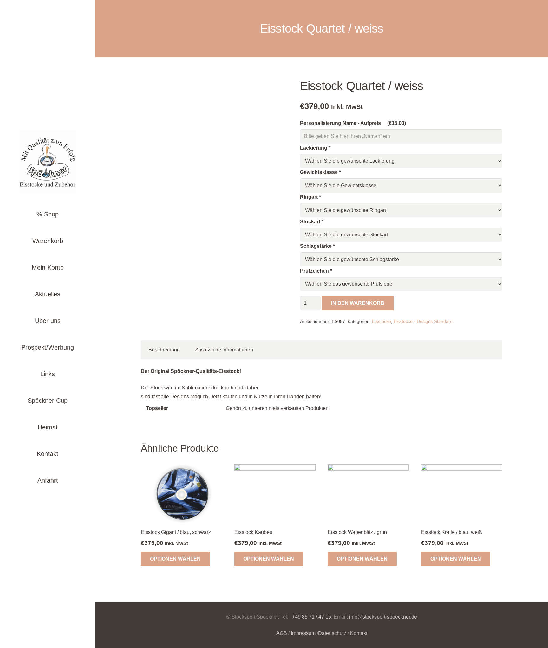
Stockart (311, 221)
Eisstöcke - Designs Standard (423, 321)
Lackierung (315, 148)
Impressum (303, 633)
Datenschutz (332, 633)
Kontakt (358, 633)
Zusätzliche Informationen (224, 349)
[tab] (164, 349)
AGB (281, 633)
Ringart (310, 197)
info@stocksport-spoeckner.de (383, 616)
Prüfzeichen (316, 270)
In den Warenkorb (357, 303)
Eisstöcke (381, 321)
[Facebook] (41, 511)
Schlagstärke (317, 246)
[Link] (47, 162)
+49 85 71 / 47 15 (311, 616)
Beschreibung (164, 349)
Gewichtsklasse (320, 172)
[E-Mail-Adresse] (55, 511)
